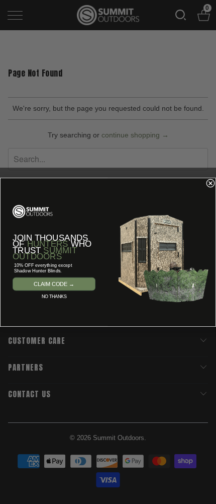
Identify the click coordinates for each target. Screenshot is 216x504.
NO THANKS (54, 296)
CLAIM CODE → (54, 283)
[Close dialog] (210, 183)
